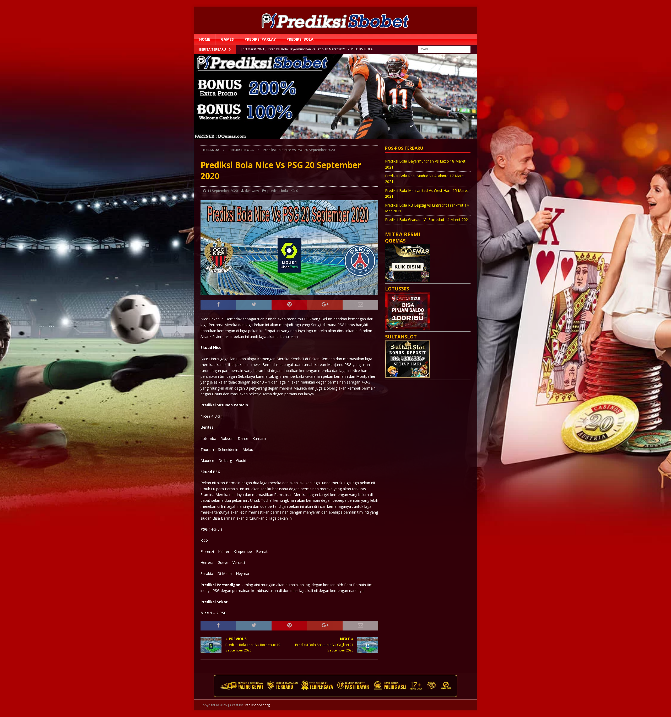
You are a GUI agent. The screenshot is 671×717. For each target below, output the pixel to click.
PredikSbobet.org (256, 705)
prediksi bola (299, 39)
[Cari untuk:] (444, 49)
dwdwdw (252, 190)
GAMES (227, 39)
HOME (204, 39)
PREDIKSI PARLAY (260, 39)
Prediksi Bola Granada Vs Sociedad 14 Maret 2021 (427, 219)
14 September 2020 (222, 190)
